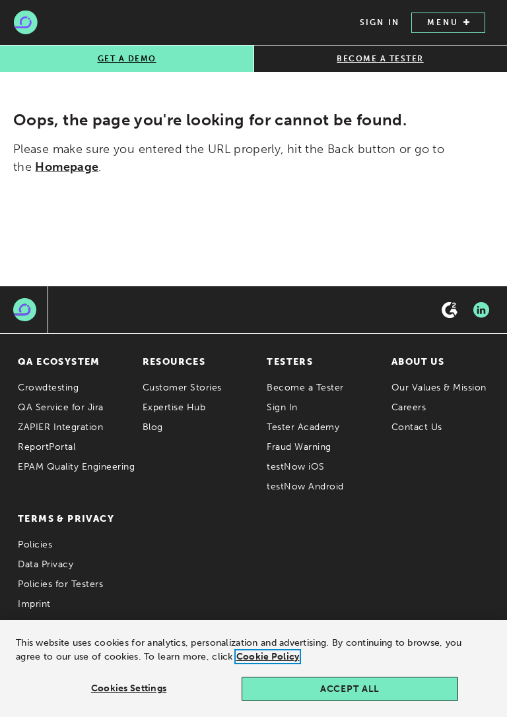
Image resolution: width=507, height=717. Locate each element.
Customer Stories (182, 387)
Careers (408, 407)
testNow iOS (296, 466)
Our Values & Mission (439, 387)
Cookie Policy (268, 656)
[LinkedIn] (481, 310)
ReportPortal (46, 446)
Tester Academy (303, 427)
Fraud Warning (299, 446)
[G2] (449, 310)
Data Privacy (45, 564)
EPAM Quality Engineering (76, 466)
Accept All (350, 689)
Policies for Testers (60, 584)
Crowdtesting (48, 387)
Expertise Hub (174, 407)
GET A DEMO (127, 58)
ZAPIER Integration (60, 427)
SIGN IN (379, 22)
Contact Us (416, 427)
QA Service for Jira (61, 407)
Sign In (282, 407)
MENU (443, 22)
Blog (153, 427)
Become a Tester (305, 387)
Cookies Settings (128, 688)
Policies (35, 544)
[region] (253, 668)
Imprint (34, 603)
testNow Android (305, 486)
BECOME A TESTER (380, 58)
